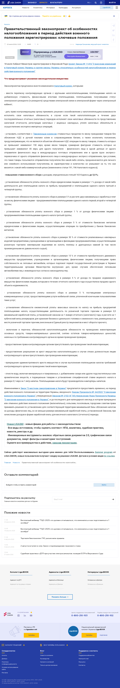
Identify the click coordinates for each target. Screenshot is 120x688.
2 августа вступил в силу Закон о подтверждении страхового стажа (51, 546)
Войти (104, 485)
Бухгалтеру (56, 3)
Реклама (5, 672)
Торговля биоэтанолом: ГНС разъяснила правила (42, 538)
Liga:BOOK (106, 7)
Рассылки (82, 662)
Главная (7, 462)
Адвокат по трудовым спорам (20, 584)
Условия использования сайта (10, 668)
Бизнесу (32, 3)
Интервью (50, 8)
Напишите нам (84, 658)
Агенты (4, 655)
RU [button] (88, 3)
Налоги (7, 24)
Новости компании (46, 655)
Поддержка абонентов (86, 655)
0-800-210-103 (79, 615)
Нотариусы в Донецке (95, 584)
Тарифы (31, 635)
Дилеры (4, 658)
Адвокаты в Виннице (56, 580)
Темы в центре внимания (48, 665)
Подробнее (103, 635)
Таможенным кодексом (45, 134)
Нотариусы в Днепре (95, 580)
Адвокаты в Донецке (56, 588)
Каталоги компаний (47, 662)
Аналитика (37, 8)
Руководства (44, 658)
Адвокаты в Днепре (56, 584)
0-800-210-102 (105, 615)
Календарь (63, 8)
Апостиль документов (17, 588)
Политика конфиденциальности (9, 663)
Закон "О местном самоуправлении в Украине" (43, 388)
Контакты (82, 665)
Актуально (76, 8)
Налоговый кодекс (63, 86)
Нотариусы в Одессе (95, 588)
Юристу (43, 3)
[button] (3, 2)
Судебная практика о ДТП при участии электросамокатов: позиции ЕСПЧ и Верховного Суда (62, 553)
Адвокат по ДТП (15, 580)
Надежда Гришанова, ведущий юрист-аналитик (92, 44)
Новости (25, 8)
